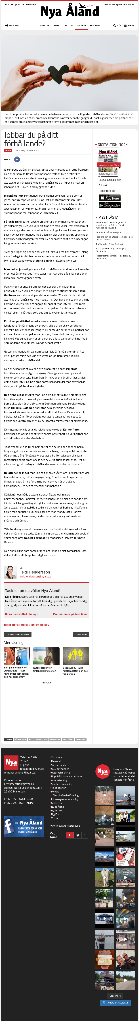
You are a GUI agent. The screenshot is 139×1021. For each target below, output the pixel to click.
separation (55, 739)
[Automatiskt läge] (70, 835)
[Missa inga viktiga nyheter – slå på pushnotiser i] (125, 857)
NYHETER (44, 25)
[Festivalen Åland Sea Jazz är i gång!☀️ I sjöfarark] (104, 815)
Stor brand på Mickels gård (108, 232)
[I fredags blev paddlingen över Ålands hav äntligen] (125, 795)
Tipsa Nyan (81, 634)
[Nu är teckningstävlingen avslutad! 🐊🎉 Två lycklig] (104, 959)
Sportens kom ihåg (61, 784)
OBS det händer (60, 769)
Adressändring (59, 780)
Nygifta (55, 814)
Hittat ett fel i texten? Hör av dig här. (26, 624)
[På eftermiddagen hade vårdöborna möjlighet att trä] (125, 815)
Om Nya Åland (58, 825)
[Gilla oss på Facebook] (24, 826)
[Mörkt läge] (85, 835)
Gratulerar (56, 803)
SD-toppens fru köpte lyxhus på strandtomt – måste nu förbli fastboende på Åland (111, 225)
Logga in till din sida (110, 179)
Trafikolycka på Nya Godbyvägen (111, 244)
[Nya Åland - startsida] (70, 19)
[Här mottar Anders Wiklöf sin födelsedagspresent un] (125, 918)
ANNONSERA (110, 4)
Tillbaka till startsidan (17, 634)
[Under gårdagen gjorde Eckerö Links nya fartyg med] (104, 857)
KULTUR (69, 25)
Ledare (8, 150)
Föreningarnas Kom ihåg (64, 799)
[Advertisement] (46, 710)
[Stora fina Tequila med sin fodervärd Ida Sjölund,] (104, 877)
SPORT (57, 25)
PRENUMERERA (126, 4)
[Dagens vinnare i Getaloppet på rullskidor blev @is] (125, 980)
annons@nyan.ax (25, 772)
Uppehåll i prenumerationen (66, 776)
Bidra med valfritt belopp (21, 614)
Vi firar (54, 818)
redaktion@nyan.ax (32, 768)
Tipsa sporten (58, 788)
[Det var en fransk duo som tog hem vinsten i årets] (125, 836)
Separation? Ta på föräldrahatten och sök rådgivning (75, 670)
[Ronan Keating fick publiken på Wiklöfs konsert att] (125, 898)
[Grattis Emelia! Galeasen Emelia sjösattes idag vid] (104, 939)
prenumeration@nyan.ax (19, 784)
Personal (56, 761)
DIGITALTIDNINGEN (26, 4)
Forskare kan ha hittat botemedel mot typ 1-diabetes (114, 238)
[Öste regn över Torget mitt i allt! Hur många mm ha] (125, 939)
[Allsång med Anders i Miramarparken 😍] (104, 918)
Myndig (55, 791)
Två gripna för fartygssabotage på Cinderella (111, 250)
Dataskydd (74, 825)
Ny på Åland (57, 807)
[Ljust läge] (77, 835)
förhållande (20, 739)
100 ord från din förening (65, 795)
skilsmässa (68, 739)
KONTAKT (9, 4)
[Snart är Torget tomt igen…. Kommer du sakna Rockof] (104, 898)
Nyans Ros (57, 810)
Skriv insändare (59, 765)
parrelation (41, 739)
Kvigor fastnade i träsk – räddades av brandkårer (113, 257)
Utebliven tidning (60, 772)
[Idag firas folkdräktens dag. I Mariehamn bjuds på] (125, 877)
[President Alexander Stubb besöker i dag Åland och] (104, 836)
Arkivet (103, 185)
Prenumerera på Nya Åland (70, 614)
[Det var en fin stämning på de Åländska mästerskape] (104, 795)
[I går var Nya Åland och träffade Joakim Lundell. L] (125, 959)
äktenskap (80, 739)
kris (31, 739)
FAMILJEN (95, 25)
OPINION (81, 25)
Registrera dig (107, 190)
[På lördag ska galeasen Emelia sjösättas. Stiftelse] (104, 980)
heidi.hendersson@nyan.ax (35, 576)
